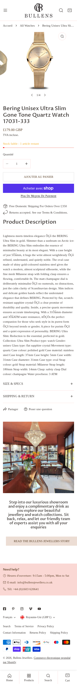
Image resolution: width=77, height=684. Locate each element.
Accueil (7, 25)
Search (6, 626)
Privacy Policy (46, 626)
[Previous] (32, 95)
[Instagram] (22, 609)
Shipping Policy (59, 632)
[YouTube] (39, 609)
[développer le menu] (5, 10)
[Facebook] (4, 609)
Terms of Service (24, 626)
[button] (69, 10)
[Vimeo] (30, 609)
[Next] (45, 95)
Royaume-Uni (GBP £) (39, 617)
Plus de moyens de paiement (38, 195)
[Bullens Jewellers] (38, 10)
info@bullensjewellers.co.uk (35, 582)
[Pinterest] (13, 609)
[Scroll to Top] (70, 663)
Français (7, 617)
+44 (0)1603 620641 (26, 589)
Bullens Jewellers (22, 657)
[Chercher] (61, 10)
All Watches (27, 25)
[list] (38, 64)
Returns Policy (38, 632)
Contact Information (14, 632)
